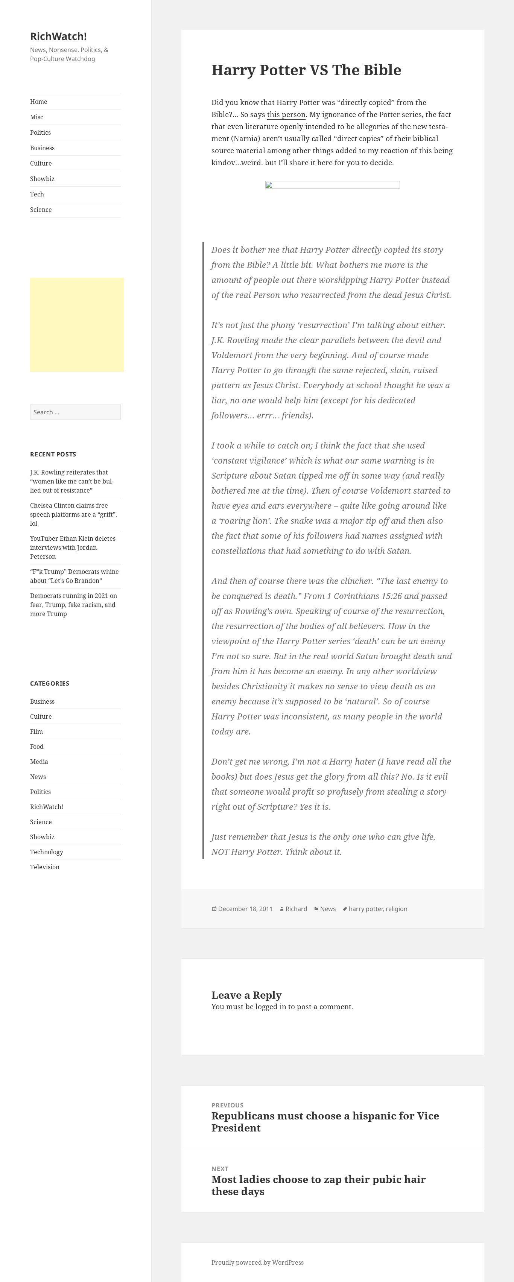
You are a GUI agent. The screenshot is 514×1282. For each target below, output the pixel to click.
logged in (270, 1006)
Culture (41, 163)
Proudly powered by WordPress (257, 1262)
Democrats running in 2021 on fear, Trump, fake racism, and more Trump (73, 605)
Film (36, 731)
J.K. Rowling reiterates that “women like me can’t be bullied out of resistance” (72, 481)
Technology (46, 852)
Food (37, 746)
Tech (37, 194)
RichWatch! (58, 36)
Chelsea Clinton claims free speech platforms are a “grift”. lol (73, 514)
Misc (36, 117)
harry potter (366, 909)
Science (41, 209)
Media (39, 761)
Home (38, 101)
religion (397, 909)
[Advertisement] (77, 325)
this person (286, 114)
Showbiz (42, 179)
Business (42, 148)
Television (44, 867)
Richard (296, 909)
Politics (40, 132)
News (38, 777)
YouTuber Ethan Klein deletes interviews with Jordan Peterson (73, 547)
